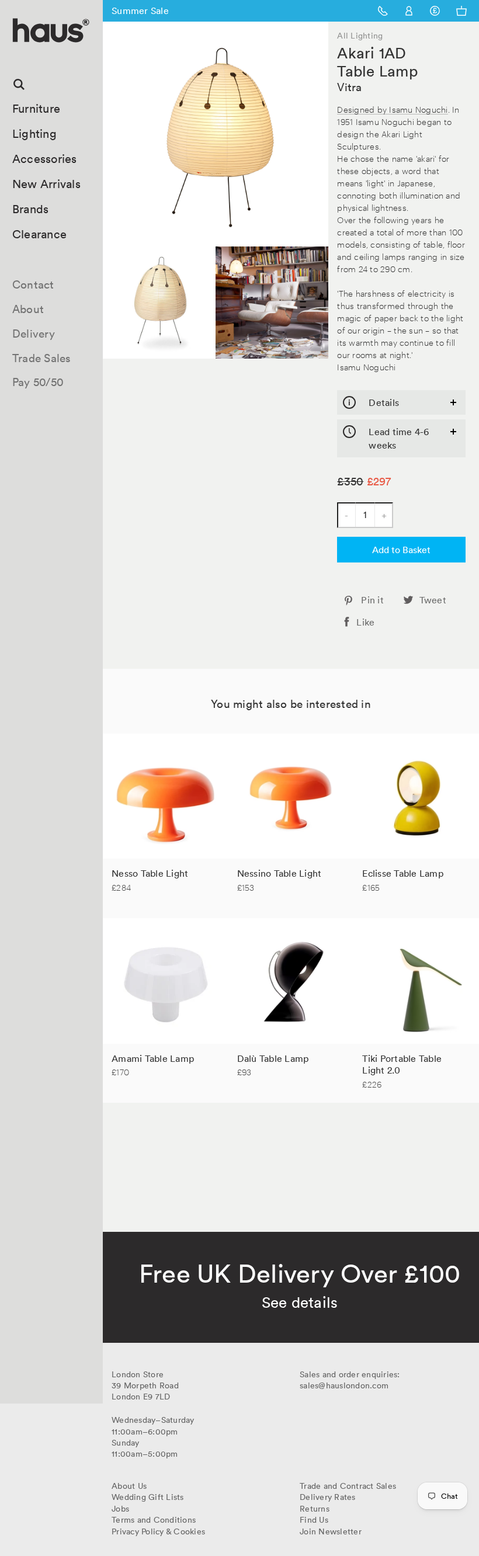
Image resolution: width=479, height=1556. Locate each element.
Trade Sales (41, 358)
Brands (30, 209)
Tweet (432, 600)
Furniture (36, 109)
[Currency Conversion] (435, 11)
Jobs (120, 1508)
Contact (33, 284)
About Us (129, 1486)
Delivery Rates (328, 1497)
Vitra (349, 87)
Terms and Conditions (154, 1520)
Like (365, 622)
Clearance (39, 234)
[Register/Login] (409, 11)
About (28, 309)
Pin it (372, 600)
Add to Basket (401, 549)
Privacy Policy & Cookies (158, 1531)
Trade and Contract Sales (348, 1486)
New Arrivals (46, 184)
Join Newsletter (331, 1531)
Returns (314, 1508)
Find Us (314, 1520)
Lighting (34, 134)
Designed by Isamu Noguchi (392, 108)
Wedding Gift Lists (148, 1497)
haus (17, 55)
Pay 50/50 (38, 382)
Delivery (33, 334)
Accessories (44, 159)
